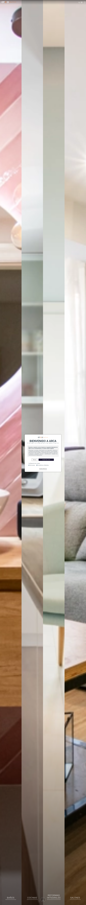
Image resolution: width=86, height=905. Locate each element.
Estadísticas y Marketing (43, 465)
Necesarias (32, 465)
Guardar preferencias (43, 468)
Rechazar (34, 459)
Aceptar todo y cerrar (46, 459)
